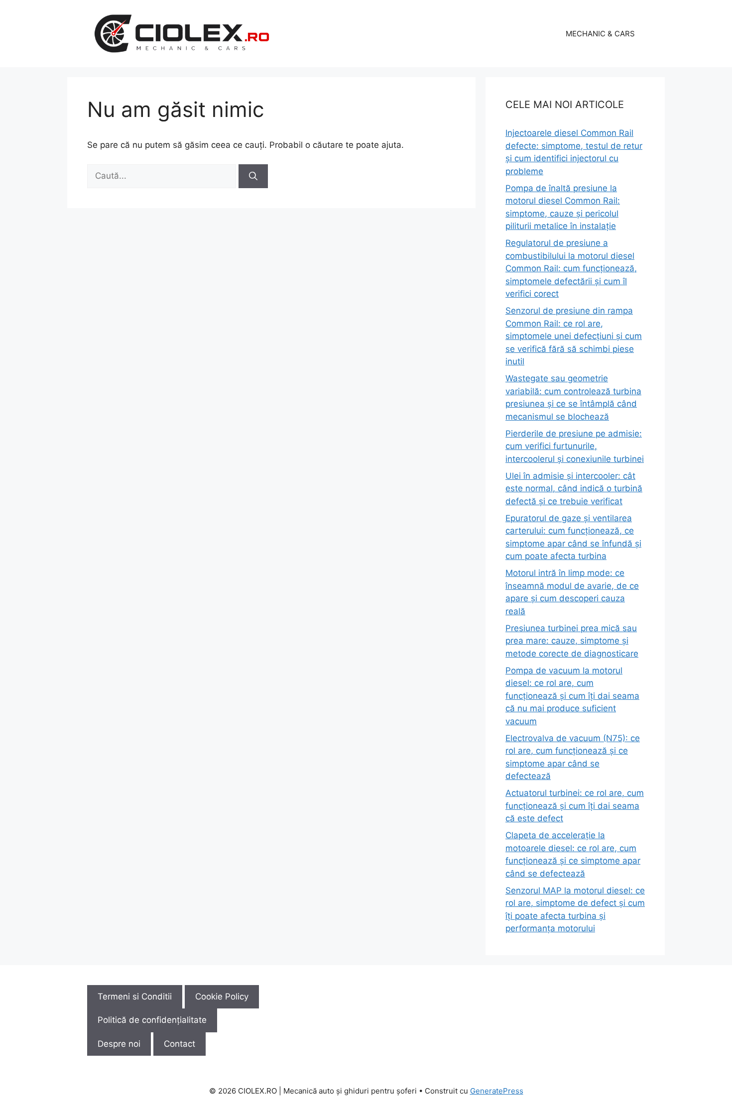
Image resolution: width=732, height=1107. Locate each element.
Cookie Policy (221, 996)
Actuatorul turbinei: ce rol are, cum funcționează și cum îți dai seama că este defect (574, 805)
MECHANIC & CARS (600, 33)
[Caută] (253, 176)
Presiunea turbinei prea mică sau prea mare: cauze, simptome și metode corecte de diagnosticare (571, 641)
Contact (179, 1044)
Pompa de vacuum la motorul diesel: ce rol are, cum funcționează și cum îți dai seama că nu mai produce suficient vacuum (572, 695)
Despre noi (119, 1044)
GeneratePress (496, 1091)
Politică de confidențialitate (152, 1020)
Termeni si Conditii (135, 996)
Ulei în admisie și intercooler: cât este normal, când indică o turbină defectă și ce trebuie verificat (573, 488)
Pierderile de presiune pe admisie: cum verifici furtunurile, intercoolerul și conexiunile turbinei (574, 446)
